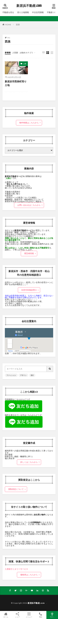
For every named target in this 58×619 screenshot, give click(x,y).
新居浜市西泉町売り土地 (16, 83)
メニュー (29, 617)
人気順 (15, 52)
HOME (8, 24)
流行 (32, 375)
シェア (17, 617)
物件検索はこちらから (29, 122)
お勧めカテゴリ (26, 52)
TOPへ (52, 617)
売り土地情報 (23, 12)
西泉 (18, 24)
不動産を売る (8, 12)
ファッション (11, 375)
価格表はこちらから (29, 574)
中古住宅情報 (38, 12)
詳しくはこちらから (29, 462)
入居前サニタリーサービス (16, 569)
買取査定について (16, 489)
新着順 (8, 52)
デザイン (23, 375)
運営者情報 (29, 253)
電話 (40, 617)
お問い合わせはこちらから (29, 205)
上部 (24, 64)
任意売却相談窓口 (29, 290)
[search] (50, 369)
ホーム (5, 617)
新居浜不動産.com (29, 5)
